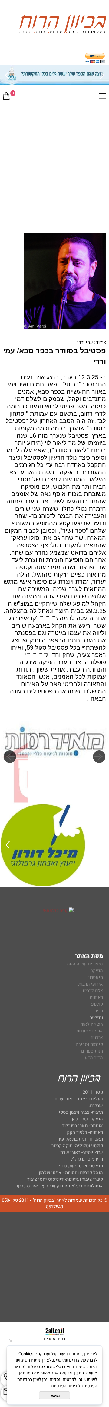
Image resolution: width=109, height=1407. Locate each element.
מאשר (54, 1395)
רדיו (99, 1010)
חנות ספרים (92, 1051)
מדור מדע (94, 1057)
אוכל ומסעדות (89, 1031)
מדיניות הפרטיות (65, 1386)
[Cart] (6, 97)
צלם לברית (93, 990)
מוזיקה (96, 970)
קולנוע (96, 1004)
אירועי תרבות (90, 984)
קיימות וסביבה (89, 1044)
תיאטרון (95, 977)
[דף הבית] (62, 25)
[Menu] (102, 97)
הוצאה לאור (92, 1024)
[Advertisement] (54, 162)
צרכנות (97, 1037)
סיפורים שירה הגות (85, 964)
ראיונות (96, 997)
